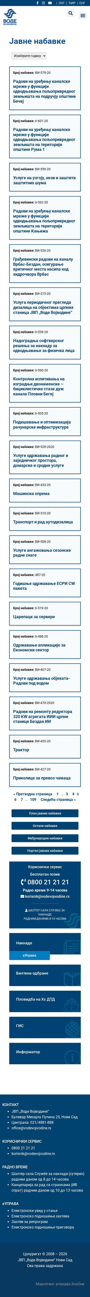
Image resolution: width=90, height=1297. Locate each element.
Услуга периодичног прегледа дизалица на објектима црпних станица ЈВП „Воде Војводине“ (43, 307)
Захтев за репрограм (30, 1221)
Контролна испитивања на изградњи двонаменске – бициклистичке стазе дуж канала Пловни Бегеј (39, 386)
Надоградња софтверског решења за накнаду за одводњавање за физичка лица (44, 345)
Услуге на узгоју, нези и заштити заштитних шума (44, 180)
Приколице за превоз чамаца (42, 777)
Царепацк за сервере (34, 616)
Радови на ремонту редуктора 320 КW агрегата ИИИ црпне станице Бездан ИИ (42, 716)
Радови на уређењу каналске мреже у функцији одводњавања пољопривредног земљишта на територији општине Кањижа (44, 221)
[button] (83, 15)
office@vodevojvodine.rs (31, 1128)
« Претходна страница (32, 794)
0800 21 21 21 (47, 882)
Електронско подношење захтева (40, 1216)
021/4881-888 (42, 1122)
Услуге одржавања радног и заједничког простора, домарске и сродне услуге (40, 460)
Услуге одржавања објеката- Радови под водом (41, 681)
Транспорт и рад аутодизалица (43, 521)
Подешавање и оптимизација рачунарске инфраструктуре (42, 424)
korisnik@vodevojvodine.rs (46, 896)
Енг (82, 3)
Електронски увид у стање (34, 1210)
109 (33, 799)
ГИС (20, 1025)
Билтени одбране (32, 973)
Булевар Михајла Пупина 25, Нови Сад (45, 1117)
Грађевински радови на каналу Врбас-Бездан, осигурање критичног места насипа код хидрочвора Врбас (43, 267)
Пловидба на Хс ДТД (35, 999)
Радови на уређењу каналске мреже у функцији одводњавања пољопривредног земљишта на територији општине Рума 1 (44, 139)
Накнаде (24, 943)
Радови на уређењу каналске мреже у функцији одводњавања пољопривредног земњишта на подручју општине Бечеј (44, 91)
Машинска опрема (31, 493)
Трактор (21, 749)
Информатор (28, 1052)
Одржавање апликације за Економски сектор (39, 648)
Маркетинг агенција (53, 1284)
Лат (62, 3)
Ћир (72, 3)
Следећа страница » (58, 799)
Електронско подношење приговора (43, 1227)
